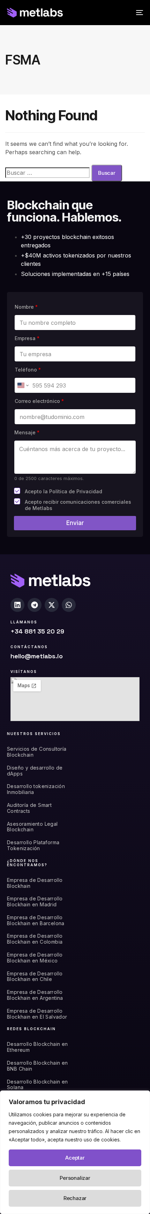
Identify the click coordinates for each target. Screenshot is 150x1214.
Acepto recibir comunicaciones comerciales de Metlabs (78, 505)
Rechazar (75, 1198)
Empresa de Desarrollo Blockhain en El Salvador (37, 1014)
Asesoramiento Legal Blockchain (32, 827)
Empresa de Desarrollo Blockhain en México (34, 958)
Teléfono (28, 370)
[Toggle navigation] (120, 12)
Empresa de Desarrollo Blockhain (34, 883)
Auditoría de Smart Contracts (29, 808)
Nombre (26, 307)
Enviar (75, 522)
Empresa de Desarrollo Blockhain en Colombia (34, 939)
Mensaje (26, 432)
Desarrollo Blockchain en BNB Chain (37, 1066)
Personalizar (75, 1178)
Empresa (27, 338)
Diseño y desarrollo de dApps (35, 771)
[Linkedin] (17, 605)
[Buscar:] (47, 172)
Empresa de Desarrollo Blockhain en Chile (34, 976)
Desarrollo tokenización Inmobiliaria (36, 789)
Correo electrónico (39, 401)
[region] (75, 1152)
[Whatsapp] (69, 605)
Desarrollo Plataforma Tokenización (33, 845)
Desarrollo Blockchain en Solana (37, 1085)
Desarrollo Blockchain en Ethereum (37, 1047)
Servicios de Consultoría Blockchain (37, 752)
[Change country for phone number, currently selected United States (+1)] (22, 385)
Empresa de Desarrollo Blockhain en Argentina (35, 995)
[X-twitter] (52, 605)
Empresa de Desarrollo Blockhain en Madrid (34, 901)
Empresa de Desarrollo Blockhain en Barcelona (36, 920)
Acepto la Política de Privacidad (63, 491)
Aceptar (75, 1157)
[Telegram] (35, 605)
